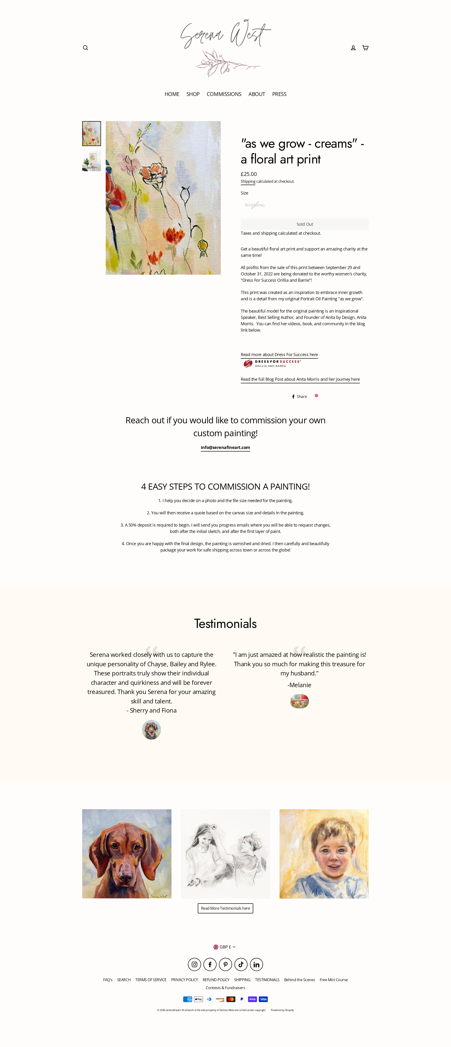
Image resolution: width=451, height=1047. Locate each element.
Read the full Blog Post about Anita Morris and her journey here (300, 379)
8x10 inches (254, 205)
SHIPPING (242, 979)
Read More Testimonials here (225, 908)
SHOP (193, 94)
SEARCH (124, 979)
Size (244, 193)
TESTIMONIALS (267, 979)
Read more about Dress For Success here (279, 354)
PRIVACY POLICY (184, 979)
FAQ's (108, 979)
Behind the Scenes (299, 979)
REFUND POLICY (216, 979)
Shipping (248, 181)
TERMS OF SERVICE (151, 979)
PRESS (279, 94)
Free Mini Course (334, 979)
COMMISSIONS (224, 94)
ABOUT (257, 94)
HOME (172, 94)
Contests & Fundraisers (225, 987)
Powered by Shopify (282, 1010)
